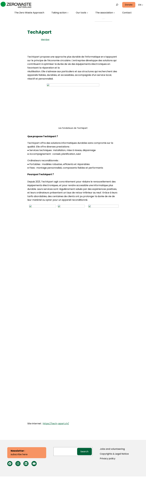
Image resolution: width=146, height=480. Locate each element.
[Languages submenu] (142, 5)
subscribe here (19, 452)
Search (84, 451)
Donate (128, 4)
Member (45, 39)
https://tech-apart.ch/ (56, 423)
